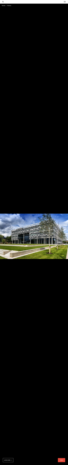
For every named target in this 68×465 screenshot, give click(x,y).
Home (3, 5)
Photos (9, 5)
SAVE (61, 460)
